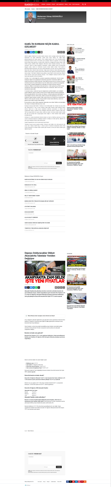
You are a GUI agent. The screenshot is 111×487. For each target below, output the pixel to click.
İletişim (48, 481)
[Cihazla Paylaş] (39, 52)
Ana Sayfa (40, 481)
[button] (58, 52)
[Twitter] (28, 52)
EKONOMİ (48, 4)
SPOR (70, 4)
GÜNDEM (43, 4)
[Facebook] (26, 52)
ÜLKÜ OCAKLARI (75, 4)
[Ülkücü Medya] (32, 4)
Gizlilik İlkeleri (53, 481)
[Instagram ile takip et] (79, 481)
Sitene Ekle (59, 481)
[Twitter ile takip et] (70, 481)
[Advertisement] (55, 33)
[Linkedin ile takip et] (76, 481)
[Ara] (83, 4)
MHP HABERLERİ (60, 4)
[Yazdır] (41, 52)
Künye (44, 481)
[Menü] (85, 4)
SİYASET (53, 4)
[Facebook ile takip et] (67, 481)
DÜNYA (66, 4)
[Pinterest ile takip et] (82, 481)
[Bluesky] (31, 52)
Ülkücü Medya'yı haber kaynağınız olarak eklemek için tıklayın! (41, 315)
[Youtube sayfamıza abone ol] (73, 481)
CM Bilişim (28, 485)
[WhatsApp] (36, 52)
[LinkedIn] (33, 52)
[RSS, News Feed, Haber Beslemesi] (84, 481)
